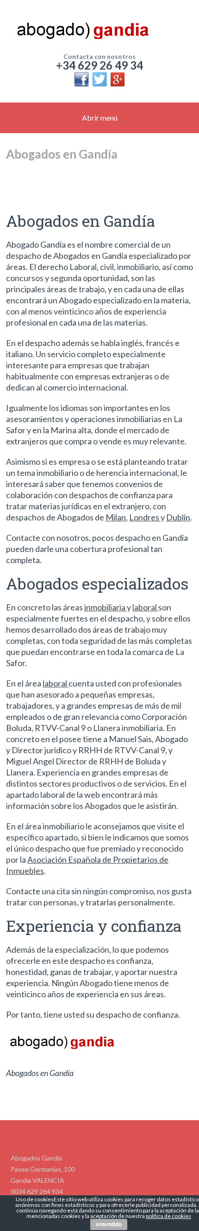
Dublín (178, 517)
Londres (145, 517)
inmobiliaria (105, 607)
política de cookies (168, 1215)
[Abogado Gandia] (99, 28)
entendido (109, 1224)
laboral (145, 607)
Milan (116, 517)
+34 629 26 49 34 (99, 65)
